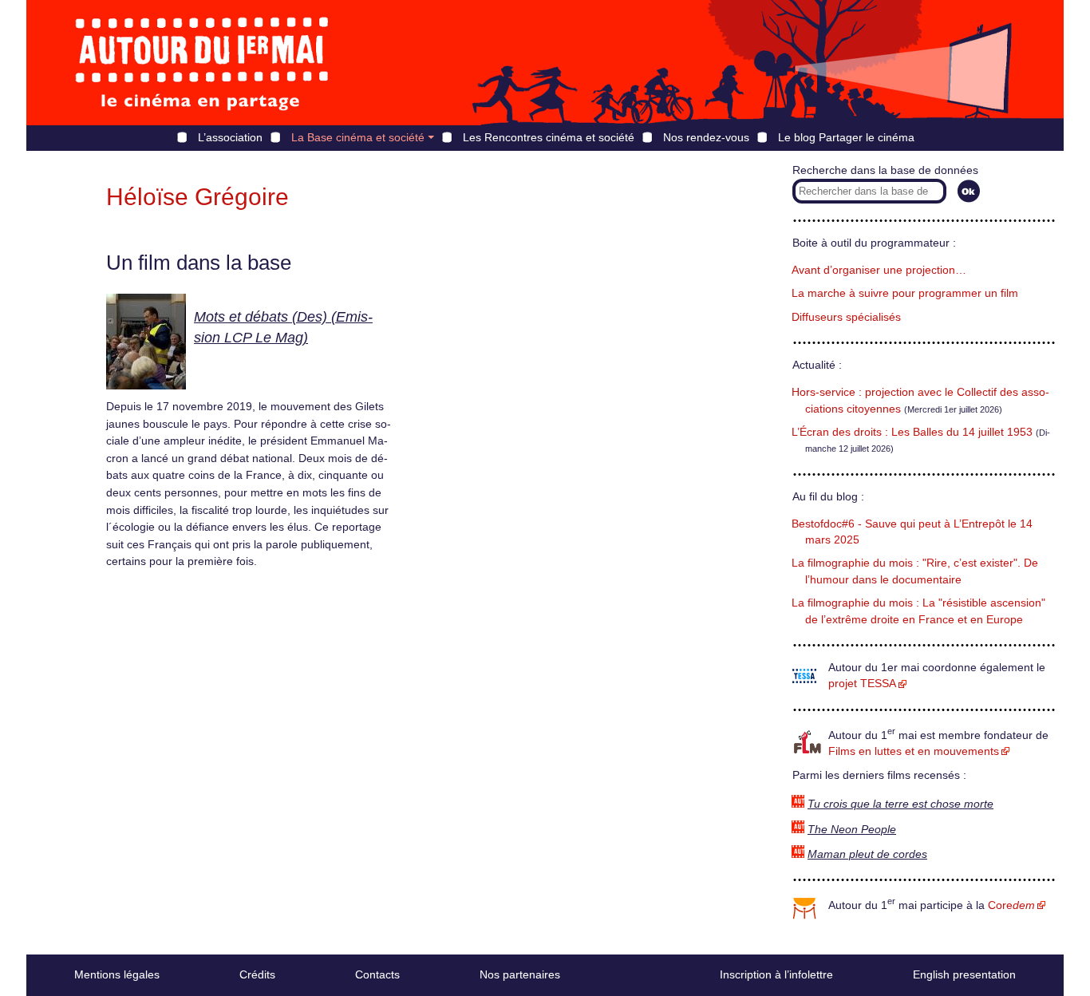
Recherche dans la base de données (885, 170)
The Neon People (852, 830)
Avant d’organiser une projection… (879, 270)
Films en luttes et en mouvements (913, 751)
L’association (230, 137)
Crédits (257, 974)
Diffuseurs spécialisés (846, 317)
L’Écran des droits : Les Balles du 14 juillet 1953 (912, 432)
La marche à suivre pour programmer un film (905, 293)
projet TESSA (862, 684)
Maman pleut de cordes (867, 854)
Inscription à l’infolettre (776, 974)
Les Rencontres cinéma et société (548, 137)
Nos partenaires (520, 974)
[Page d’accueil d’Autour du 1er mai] (202, 62)
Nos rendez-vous (706, 137)
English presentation (964, 974)
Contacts (377, 974)
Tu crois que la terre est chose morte (900, 804)
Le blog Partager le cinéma (846, 137)
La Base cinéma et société (358, 137)
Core (1011, 905)
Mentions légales (117, 974)
